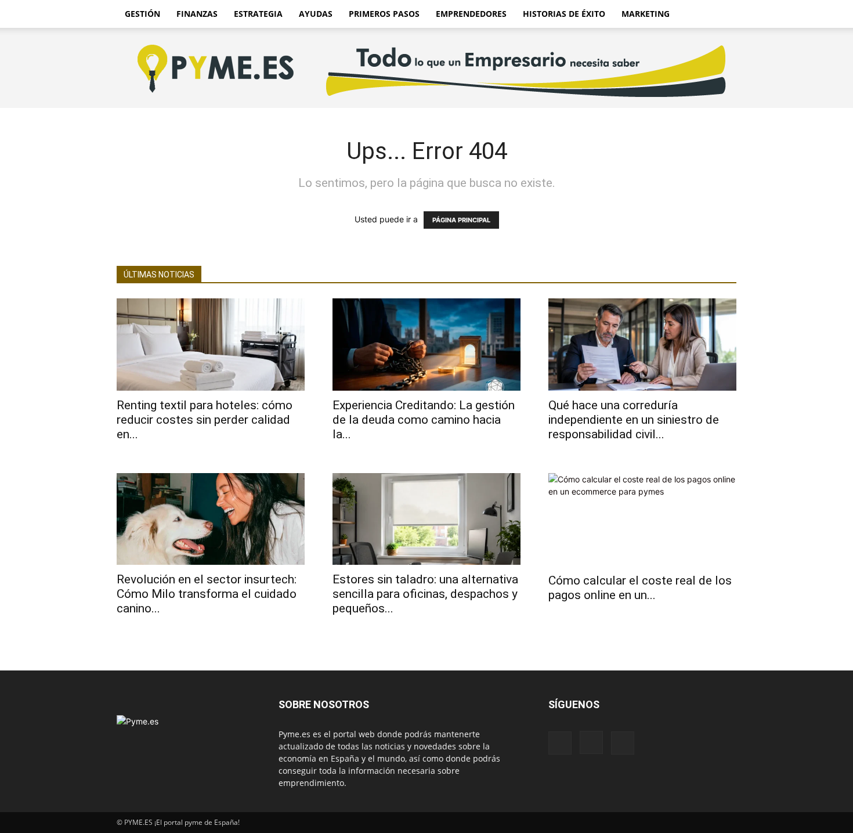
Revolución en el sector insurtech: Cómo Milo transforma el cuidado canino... (207, 593)
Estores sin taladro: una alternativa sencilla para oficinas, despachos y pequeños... (425, 593)
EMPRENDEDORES (471, 13)
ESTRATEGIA (258, 13)
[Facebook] (560, 743)
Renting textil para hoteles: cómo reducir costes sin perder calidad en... (204, 419)
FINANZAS (197, 13)
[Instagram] (591, 742)
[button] (722, 14)
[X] (622, 743)
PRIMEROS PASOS (384, 13)
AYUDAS (315, 13)
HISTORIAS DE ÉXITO (564, 13)
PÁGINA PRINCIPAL (461, 220)
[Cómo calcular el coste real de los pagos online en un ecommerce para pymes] (642, 519)
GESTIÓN (142, 13)
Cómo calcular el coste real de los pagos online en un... (640, 588)
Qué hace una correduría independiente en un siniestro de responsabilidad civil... (633, 419)
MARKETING (645, 13)
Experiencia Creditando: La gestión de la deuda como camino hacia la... (423, 419)
